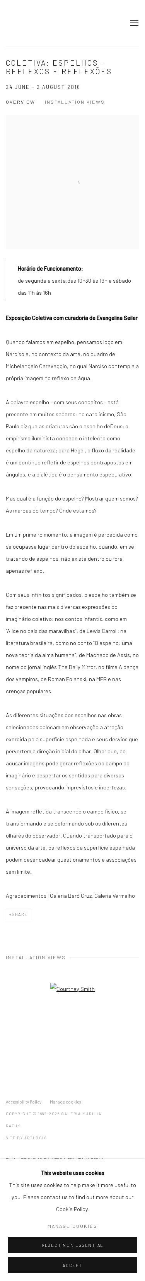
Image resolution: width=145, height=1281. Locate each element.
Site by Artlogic (26, 1137)
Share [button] (20, 914)
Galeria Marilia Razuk (33, 23)
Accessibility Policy (23, 1101)
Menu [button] (133, 23)
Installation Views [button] (75, 102)
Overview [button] (20, 102)
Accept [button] (72, 1265)
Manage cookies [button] (65, 1101)
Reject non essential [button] (72, 1245)
